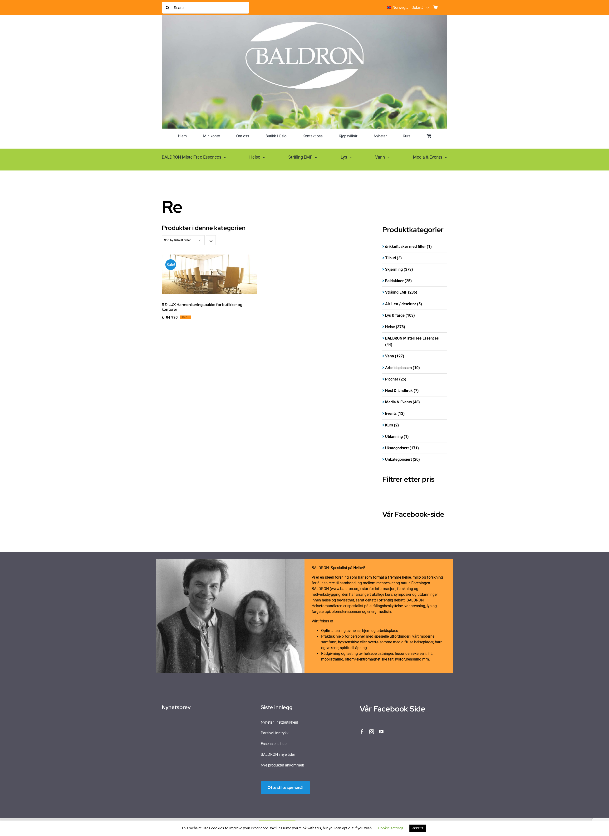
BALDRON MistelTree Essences (412, 338)
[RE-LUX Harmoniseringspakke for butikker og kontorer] (209, 274)
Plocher (391, 379)
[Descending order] (211, 240)
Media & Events (398, 402)
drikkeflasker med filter (405, 246)
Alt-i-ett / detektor (400, 304)
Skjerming (394, 269)
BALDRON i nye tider (278, 754)
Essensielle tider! (275, 743)
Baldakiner (394, 281)
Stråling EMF (396, 292)
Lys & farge (395, 315)
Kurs (389, 425)
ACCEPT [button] (417, 828)
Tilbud (390, 258)
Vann (389, 356)
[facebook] (362, 731)
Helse (390, 327)
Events (391, 413)
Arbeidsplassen (398, 367)
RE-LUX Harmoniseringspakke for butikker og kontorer (202, 307)
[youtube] (381, 731)
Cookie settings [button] (390, 828)
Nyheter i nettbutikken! (279, 722)
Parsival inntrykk (275, 733)
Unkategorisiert (398, 459)
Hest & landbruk (399, 390)
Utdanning (394, 436)
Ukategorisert (397, 448)
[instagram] (371, 731)
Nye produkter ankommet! (282, 765)
